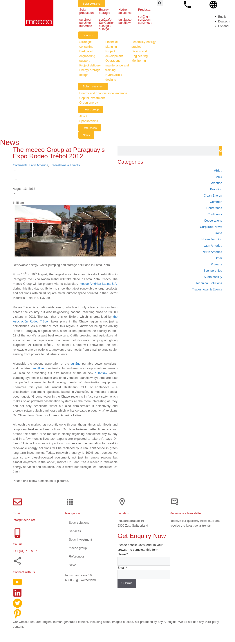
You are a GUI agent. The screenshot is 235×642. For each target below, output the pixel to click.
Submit (126, 583)
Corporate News (211, 227)
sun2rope (85, 26)
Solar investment (80, 539)
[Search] (220, 151)
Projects (216, 264)
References (77, 556)
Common (216, 202)
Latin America (38, 165)
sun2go (104, 29)
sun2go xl (105, 26)
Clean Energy (213, 195)
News (73, 565)
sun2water (125, 19)
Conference (214, 208)
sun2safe (105, 19)
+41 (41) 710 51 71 (26, 551)
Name (123, 554)
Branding (216, 189)
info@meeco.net (24, 520)
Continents (20, 165)
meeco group (78, 548)
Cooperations (213, 220)
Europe (217, 233)
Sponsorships (212, 270)
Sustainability (213, 277)
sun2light (144, 16)
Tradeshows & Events (65, 165)
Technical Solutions (209, 283)
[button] (160, 3)
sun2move (145, 22)
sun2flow (124, 22)
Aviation (216, 183)
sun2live (85, 22)
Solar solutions (79, 522)
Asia (219, 177)
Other (218, 258)
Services (75, 531)
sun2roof (85, 19)
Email (122, 567)
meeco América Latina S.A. (98, 283)
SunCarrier (106, 22)
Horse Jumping (211, 239)
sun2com (144, 19)
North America (212, 252)
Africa (218, 170)
